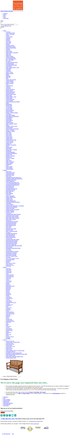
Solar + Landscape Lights (11, 231)
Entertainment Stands (10, 46)
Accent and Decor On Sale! (10, 346)
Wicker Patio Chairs (10, 172)
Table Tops (8, 53)
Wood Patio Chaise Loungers (12, 215)
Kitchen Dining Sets (10, 91)
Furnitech (7, 310)
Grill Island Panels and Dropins (13, 202)
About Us (5, 13)
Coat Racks (8, 113)
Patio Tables (8, 192)
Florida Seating (8, 309)
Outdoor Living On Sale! (10, 340)
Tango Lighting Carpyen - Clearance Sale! (15, 350)
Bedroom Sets (9, 154)
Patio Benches (8, 232)
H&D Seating (8, 315)
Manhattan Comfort (9, 330)
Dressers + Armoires (10, 155)
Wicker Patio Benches (11, 237)
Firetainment (8, 308)
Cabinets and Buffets (10, 57)
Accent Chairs (9, 107)
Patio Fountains (8, 266)
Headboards (8, 150)
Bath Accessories (9, 83)
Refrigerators (9, 104)
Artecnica (7, 279)
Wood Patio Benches (10, 234)
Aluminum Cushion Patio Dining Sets (14, 178)
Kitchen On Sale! (9, 347)
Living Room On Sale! (9, 343)
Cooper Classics (8, 300)
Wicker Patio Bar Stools (11, 222)
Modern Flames (8, 334)
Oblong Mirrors (9, 120)
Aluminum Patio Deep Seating (12, 239)
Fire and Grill (8, 194)
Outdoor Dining (8, 171)
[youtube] (12, 416)
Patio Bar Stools (8, 220)
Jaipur (7, 323)
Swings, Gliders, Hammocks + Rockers (12, 258)
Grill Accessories (9, 204)
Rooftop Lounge (8, 213)
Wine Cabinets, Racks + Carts (12, 67)
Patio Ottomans (8, 249)
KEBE (7, 325)
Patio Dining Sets (10, 191)
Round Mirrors (9, 117)
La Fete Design (8, 326)
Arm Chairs (8, 41)
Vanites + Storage (10, 82)
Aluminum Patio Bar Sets (11, 188)
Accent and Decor (9, 106)
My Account (43, 392)
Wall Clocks (8, 132)
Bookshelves (9, 164)
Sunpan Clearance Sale (11, 357)
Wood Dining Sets (10, 186)
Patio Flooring (8, 257)
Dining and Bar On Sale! (10, 344)
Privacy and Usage (35, 423)
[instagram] (2, 416)
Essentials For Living (9, 304)
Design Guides (26, 393)
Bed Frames (8, 148)
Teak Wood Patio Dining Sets (12, 182)
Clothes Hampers (9, 80)
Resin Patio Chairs (10, 175)
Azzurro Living (8, 281)
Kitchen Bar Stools (10, 93)
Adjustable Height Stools (11, 65)
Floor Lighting (9, 167)
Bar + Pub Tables (10, 60)
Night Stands (9, 157)
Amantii (7, 273)
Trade (4, 17)
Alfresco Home (8, 270)
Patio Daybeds (9, 246)
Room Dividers (9, 111)
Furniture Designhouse (9, 311)
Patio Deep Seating (9, 238)
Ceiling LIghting (9, 169)
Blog (4, 15)
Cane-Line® (8, 296)
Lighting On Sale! (9, 349)
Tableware (8, 86)
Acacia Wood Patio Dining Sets (13, 183)
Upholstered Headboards (11, 153)
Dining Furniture (9, 56)
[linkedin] (15, 416)
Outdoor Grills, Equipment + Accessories (15, 205)
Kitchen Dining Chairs (11, 94)
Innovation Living (9, 319)
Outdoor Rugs (9, 138)
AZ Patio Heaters (9, 280)
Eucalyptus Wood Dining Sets (12, 185)
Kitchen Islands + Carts (11, 96)
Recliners (8, 40)
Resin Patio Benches (10, 236)
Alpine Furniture (8, 272)
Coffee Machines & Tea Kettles (13, 101)
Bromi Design (8, 293)
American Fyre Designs (10, 274)
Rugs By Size (9, 136)
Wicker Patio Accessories (11, 252)
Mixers (7, 103)
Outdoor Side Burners (11, 197)
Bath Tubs (8, 77)
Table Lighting (9, 166)
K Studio (7, 324)
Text (10, 25)
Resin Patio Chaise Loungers (12, 216)
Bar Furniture (9, 66)
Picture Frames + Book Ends (12, 128)
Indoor (4, 30)
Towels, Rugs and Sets (11, 79)
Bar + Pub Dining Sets (11, 58)
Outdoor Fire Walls (10, 208)
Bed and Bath (8, 69)
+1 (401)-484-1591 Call (7, 418)
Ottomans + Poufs (10, 45)
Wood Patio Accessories (11, 254)
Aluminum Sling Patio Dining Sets (13, 177)
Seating (7, 35)
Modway (7, 335)
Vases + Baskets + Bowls (11, 123)
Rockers (8, 262)
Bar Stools (8, 61)
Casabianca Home (9, 297)
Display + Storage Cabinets (12, 112)
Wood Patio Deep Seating (11, 242)
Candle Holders (9, 127)
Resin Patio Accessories (11, 255)
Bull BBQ (7, 295)
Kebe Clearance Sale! (10, 355)
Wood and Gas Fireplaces (11, 207)
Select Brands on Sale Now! (10, 351)
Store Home (36, 392)
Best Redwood (8, 288)
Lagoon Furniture (9, 328)
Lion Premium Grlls (9, 329)
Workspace (8, 159)
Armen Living (8, 278)
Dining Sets (8, 55)
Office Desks (9, 160)
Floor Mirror (8, 121)
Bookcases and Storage (11, 47)
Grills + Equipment (10, 195)
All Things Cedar (9, 271)
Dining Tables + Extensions (12, 52)
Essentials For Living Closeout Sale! (14, 352)
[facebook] (4, 416)
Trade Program (56, 393)
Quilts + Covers (9, 72)
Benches (8, 44)
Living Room (8, 31)
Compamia (8, 299)
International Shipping (8, 403)
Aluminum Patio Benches (11, 233)
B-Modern (7, 282)
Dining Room (8, 50)
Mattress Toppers (9, 73)
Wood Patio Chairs (10, 173)
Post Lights (8, 227)
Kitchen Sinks (9, 98)
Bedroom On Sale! (9, 345)
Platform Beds (9, 147)
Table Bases (8, 68)
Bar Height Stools (10, 63)
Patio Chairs (8, 176)
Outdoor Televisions (9, 264)
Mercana (7, 331)
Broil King (8, 291)
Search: (2, 24)
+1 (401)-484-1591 (5, 25)
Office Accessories (10, 161)
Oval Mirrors (9, 118)
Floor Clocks (9, 135)
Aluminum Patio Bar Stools (12, 221)
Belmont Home (8, 287)
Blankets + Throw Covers (11, 126)
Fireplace (8, 49)
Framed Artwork (9, 141)
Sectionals (8, 37)
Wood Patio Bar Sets (10, 189)
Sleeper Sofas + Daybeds (11, 149)
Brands (4, 14)
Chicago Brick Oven (9, 298)
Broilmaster (8, 292)
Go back (31, 392)
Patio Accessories (9, 250)
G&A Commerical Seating (10, 312)
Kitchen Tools (9, 105)
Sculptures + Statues (10, 131)
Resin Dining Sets (10, 187)
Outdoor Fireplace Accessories (12, 209)
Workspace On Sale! (9, 348)
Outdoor (5, 170)
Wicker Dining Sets (10, 181)
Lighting (7, 165)
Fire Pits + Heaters (10, 212)
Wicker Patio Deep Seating (12, 240)
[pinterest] (7, 416)
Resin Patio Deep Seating (11, 243)
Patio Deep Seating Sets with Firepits (14, 245)
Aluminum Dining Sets (11, 180)
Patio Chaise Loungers (11, 219)
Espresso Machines (10, 99)
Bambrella (7, 283)
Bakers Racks (9, 95)
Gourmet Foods (9, 85)
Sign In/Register (6, 404)
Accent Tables (9, 109)
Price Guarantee (6, 399)
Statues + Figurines (10, 130)
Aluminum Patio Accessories (12, 251)
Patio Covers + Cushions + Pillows (12, 256)
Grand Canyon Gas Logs (10, 313)
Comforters (8, 71)
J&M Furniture (8, 322)
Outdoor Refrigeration (11, 200)
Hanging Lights (9, 230)
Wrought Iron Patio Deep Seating (13, 248)
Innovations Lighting (9, 320)
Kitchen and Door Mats (11, 140)
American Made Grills (9, 275)
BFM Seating (8, 289)
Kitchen (7, 84)
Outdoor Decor (9, 137)
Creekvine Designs (9, 301)
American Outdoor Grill (10, 276)
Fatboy (7, 306)
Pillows (7, 74)
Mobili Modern (8, 332)
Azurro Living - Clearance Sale (13, 342)
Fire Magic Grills (9, 307)
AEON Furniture (9, 269)
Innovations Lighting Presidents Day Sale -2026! (16, 354)
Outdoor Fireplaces (10, 210)
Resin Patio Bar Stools (11, 225)
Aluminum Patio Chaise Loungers (13, 214)
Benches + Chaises (10, 158)
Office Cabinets (9, 163)
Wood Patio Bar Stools (11, 224)
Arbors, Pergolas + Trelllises (10, 263)
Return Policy (6, 402)
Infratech (7, 318)
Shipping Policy (6, 400)
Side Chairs (8, 42)
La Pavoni (7, 327)
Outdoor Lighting (9, 226)
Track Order (6, 18)
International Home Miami (10, 321)
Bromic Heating (8, 294)
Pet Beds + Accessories (11, 144)
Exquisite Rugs (8, 305)
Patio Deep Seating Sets (11, 244)
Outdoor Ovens (9, 199)
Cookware (8, 88)
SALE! (4, 339)
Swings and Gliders (10, 259)
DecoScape (8, 303)
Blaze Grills (8, 290)
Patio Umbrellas (9, 193)
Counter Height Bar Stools (12, 62)
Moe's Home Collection (10, 336)
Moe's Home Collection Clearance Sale (14, 356)
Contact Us (5, 397)
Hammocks (8, 260)
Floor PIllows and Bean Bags (12, 116)
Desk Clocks (9, 133)
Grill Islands (8, 203)
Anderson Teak (8, 277)
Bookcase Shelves (10, 110)
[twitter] (10, 416)
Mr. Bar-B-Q (8, 337)
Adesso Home (8, 268)
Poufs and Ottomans (10, 115)
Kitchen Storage (9, 90)
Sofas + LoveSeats (10, 34)
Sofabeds (8, 39)
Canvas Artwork (9, 142)
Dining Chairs (9, 51)
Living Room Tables (10, 33)
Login (2, 20)
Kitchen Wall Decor (10, 89)
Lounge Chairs (9, 36)
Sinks (7, 78)
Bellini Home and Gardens (10, 286)
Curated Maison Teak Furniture (11, 302)
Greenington (8, 314)
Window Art (8, 143)
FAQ (4, 398)
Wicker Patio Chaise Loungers (12, 218)
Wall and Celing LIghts (11, 228)
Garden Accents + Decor (10, 265)
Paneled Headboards (10, 152)
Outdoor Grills (9, 198)
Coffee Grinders (9, 100)
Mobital (7, 333)
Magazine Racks (9, 122)
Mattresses (8, 75)
